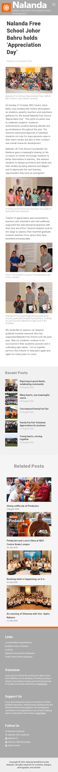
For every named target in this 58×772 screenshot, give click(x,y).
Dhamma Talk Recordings (18, 742)
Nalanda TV (12, 738)
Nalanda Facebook (16, 731)
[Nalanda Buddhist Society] (29, 4)
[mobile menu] (53, 4)
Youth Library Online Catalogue (18, 657)
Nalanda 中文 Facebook (18, 735)
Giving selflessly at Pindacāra (23, 506)
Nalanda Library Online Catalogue (20, 653)
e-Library (9, 650)
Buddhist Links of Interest (16, 646)
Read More (42, 684)
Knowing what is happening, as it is (26, 579)
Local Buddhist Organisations (18, 642)
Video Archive (13, 745)
